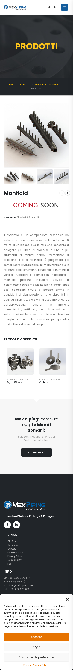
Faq (9, 563)
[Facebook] (49, 7)
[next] (67, 193)
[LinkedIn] (55, 7)
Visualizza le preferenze (36, 657)
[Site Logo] (15, 7)
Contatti (11, 548)
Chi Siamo (13, 541)
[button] (67, 599)
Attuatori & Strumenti (28, 217)
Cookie (27, 665)
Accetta (36, 637)
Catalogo (12, 545)
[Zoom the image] (24, 502)
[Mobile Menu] (64, 7)
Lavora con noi (15, 552)
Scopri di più (36, 452)
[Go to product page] (20, 361)
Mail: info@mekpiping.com (18, 585)
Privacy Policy (40, 665)
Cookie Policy (14, 560)
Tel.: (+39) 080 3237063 (17, 589)
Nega (36, 647)
